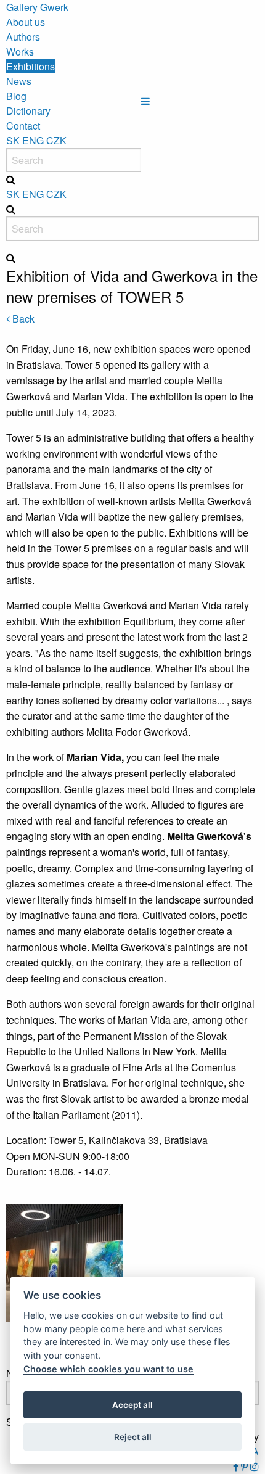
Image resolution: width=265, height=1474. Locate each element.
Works (20, 51)
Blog (16, 96)
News (18, 81)
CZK (56, 140)
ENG (33, 140)
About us (25, 22)
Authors (23, 37)
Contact (23, 125)
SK (13, 140)
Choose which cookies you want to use (108, 1369)
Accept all (132, 1405)
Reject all (133, 1437)
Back (22, 318)
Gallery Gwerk (37, 7)
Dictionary (28, 111)
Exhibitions (30, 66)
